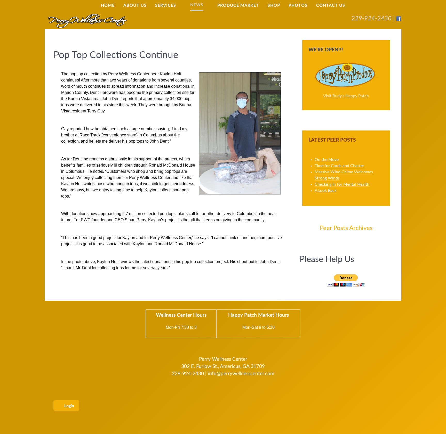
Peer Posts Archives (346, 228)
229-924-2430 (371, 18)
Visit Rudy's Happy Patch (346, 96)
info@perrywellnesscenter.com (241, 373)
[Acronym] (87, 20)
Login (68, 406)
